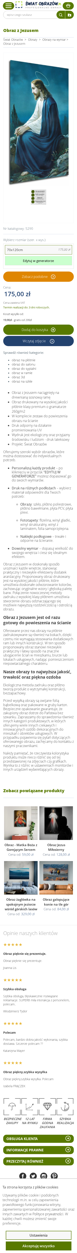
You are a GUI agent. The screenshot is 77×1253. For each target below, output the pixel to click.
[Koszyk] (68, 6)
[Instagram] (43, 1177)
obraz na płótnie (23, 360)
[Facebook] (23, 1177)
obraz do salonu (23, 364)
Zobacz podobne (35, 276)
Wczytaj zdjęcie (35, 341)
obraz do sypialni (24, 368)
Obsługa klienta (22, 1138)
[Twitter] (33, 1177)
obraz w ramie (22, 373)
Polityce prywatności (48, 1214)
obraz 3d (18, 377)
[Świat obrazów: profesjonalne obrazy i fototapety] (38, 4)
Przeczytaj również (24, 1161)
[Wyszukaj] (60, 15)
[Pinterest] (54, 1177)
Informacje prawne (25, 1150)
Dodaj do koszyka (35, 329)
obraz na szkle (22, 381)
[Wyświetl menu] (8, 5)
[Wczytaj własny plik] (69, 15)
